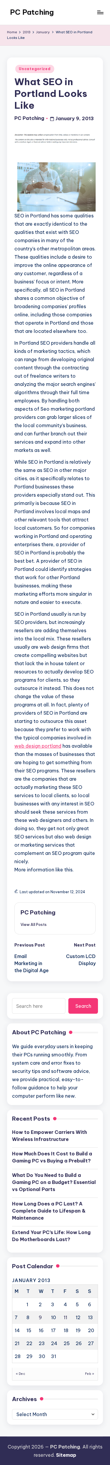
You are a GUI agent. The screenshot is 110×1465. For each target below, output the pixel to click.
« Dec (20, 1374)
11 (65, 1317)
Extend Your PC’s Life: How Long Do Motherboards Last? (51, 1235)
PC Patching (32, 12)
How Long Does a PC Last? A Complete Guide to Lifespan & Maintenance (49, 1211)
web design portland (37, 746)
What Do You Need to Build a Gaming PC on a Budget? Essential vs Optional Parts (54, 1182)
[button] (34, 924)
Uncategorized (34, 69)
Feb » (89, 1374)
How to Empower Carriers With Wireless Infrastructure (49, 1135)
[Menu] (100, 12)
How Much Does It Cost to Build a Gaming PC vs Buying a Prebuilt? (52, 1157)
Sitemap (66, 1455)
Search (83, 1006)
